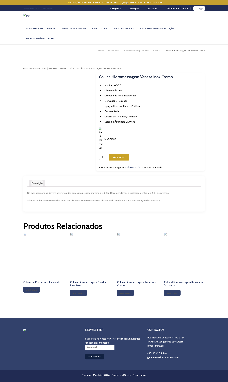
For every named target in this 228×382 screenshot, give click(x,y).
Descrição (37, 183)
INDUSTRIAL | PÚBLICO (124, 28)
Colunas (157, 50)
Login (200, 8)
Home (101, 50)
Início (25, 68)
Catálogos (133, 8)
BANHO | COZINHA (100, 28)
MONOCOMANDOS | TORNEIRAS (40, 28)
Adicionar (119, 157)
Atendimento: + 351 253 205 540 (39, 8)
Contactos (152, 8)
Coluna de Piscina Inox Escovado (41, 282)
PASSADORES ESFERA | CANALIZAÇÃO (157, 28)
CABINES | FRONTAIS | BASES (73, 28)
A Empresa (115, 8)
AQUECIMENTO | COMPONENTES (40, 38)
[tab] (37, 183)
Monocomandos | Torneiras (136, 50)
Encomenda (113, 50)
